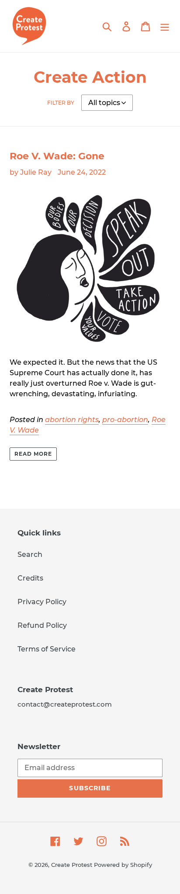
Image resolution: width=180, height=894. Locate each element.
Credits (30, 578)
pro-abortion (125, 419)
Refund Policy (42, 625)
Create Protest (71, 864)
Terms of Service (46, 649)
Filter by (60, 102)
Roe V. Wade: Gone (57, 156)
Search (29, 554)
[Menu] (164, 25)
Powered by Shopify (123, 864)
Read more (33, 454)
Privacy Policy (41, 602)
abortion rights (72, 419)
